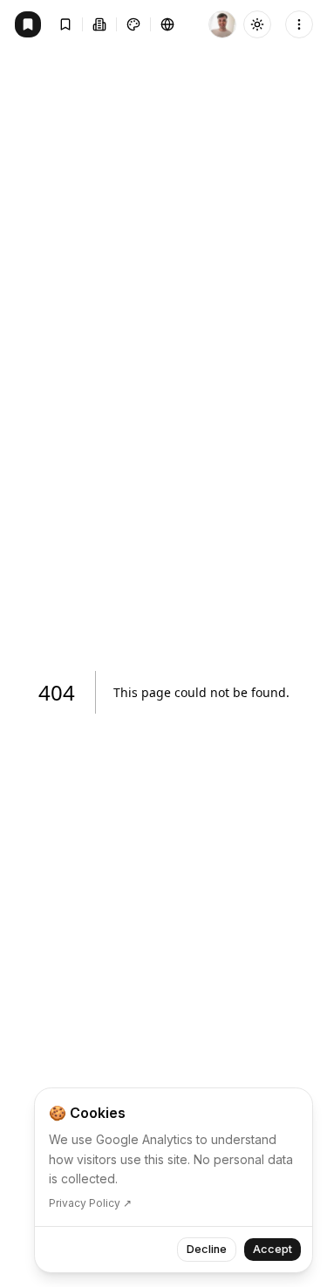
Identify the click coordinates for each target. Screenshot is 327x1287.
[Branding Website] (28, 24)
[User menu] (299, 24)
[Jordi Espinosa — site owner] (222, 24)
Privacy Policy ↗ (90, 1202)
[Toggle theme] (257, 24)
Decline (207, 1249)
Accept (272, 1249)
